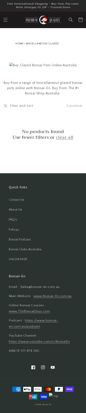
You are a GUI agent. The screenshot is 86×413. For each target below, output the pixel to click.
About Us (15, 209)
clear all (64, 137)
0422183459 (18, 259)
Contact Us (16, 200)
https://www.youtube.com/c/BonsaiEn (39, 341)
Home (19, 43)
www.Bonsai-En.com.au (53, 296)
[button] (5, 20)
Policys (14, 229)
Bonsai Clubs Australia (25, 249)
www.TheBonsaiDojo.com (29, 311)
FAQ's (13, 219)
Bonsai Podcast (20, 239)
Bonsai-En (46, 405)
